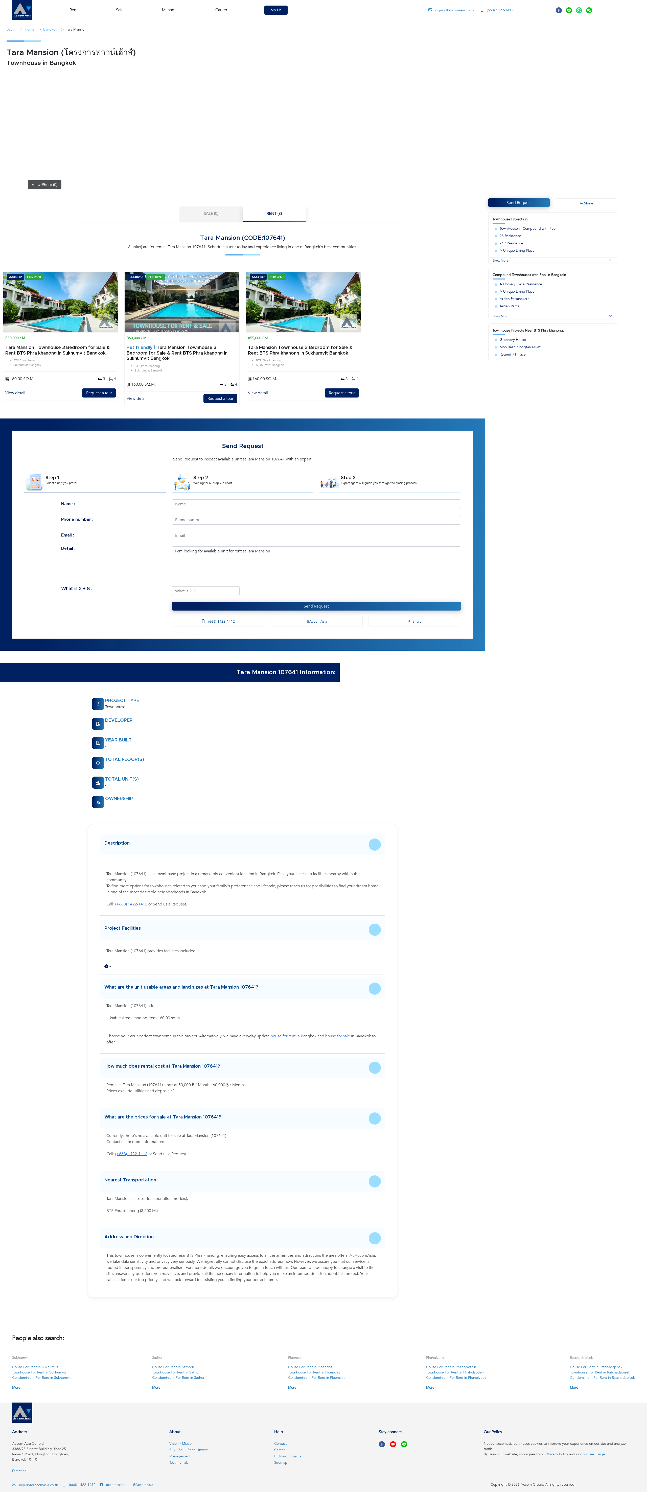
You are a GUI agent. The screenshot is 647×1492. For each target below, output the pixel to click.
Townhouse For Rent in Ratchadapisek (600, 1372)
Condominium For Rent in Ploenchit (316, 1377)
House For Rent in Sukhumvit (35, 1367)
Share (416, 621)
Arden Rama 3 (511, 306)
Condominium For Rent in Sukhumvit (41, 1377)
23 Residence (510, 236)
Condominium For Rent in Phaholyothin (457, 1377)
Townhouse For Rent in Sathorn (177, 1372)
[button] (22, 10)
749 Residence (511, 243)
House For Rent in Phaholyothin (451, 1367)
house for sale (337, 1036)
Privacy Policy (557, 1454)
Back (10, 29)
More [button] (16, 1387)
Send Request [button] (519, 202)
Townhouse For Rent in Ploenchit (314, 1372)
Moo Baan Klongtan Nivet (520, 347)
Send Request (316, 606)
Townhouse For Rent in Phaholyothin (455, 1372)
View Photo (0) (44, 185)
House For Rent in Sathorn (173, 1367)
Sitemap (280, 1462)
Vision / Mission (181, 1443)
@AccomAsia (316, 621)
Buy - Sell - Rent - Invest (188, 1450)
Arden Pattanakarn (514, 298)
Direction (19, 1470)
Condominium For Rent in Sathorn (179, 1377)
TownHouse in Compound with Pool (528, 228)
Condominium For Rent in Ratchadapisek (602, 1377)
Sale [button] (120, 10)
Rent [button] (74, 10)
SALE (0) (211, 213)
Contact (280, 1443)
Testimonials (178, 1462)
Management (180, 1456)
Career (221, 10)
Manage (169, 10)
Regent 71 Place (513, 354)
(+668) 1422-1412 (131, 904)
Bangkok (50, 29)
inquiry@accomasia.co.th (454, 10)
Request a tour (99, 393)
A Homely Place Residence (521, 284)
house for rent (283, 1036)
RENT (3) (274, 213)
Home (29, 29)
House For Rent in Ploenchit (310, 1367)
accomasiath (115, 1484)
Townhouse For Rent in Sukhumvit (39, 1372)
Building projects (287, 1456)
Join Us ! (276, 10)
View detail (15, 393)
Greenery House (513, 339)
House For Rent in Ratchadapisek (596, 1367)
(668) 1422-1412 (499, 10)
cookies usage (594, 1454)
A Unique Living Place (517, 250)
